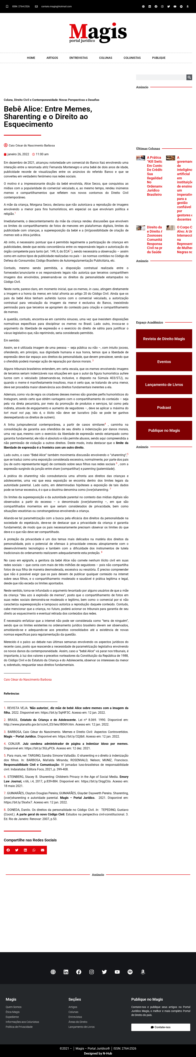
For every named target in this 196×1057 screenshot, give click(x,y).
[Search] (189, 77)
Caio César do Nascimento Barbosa (32, 145)
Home (31, 58)
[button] (8, 850)
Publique (158, 58)
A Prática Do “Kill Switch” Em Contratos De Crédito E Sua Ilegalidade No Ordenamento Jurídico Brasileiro (157, 176)
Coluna (8, 100)
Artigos (52, 58)
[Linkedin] (149, 6)
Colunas (105, 58)
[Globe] (143, 6)
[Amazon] (187, 6)
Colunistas (132, 58)
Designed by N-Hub (98, 1053)
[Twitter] (168, 6)
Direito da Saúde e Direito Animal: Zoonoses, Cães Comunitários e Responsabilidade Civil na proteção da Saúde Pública (161, 239)
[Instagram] (162, 6)
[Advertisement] (66, 84)
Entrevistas (78, 58)
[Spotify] (181, 6)
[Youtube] (175, 6)
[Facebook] (156, 6)
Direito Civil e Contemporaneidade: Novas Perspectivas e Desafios (56, 100)
